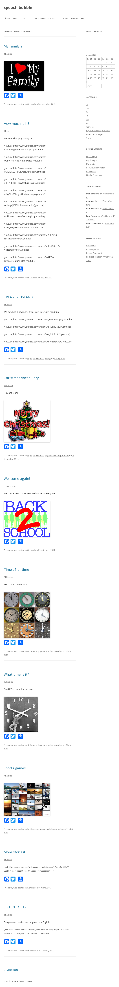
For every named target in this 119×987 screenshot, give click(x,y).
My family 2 (13, 46)
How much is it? (16, 123)
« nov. (89, 85)
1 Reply (7, 131)
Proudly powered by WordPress (18, 981)
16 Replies (8, 385)
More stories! (14, 852)
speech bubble (18, 7)
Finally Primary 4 (93, 175)
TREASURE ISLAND (18, 297)
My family (90, 164)
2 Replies (8, 859)
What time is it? (16, 674)
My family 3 (91, 156)
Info (25, 18)
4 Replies (8, 53)
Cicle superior (92, 249)
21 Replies (8, 577)
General (31, 104)
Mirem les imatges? (95, 134)
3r (87, 112)
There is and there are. (45, 18)
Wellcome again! (17, 478)
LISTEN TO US (15, 907)
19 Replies (8, 681)
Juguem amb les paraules (57, 455)
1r (87, 104)
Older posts (11, 969)
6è (34, 358)
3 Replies (8, 304)
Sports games (15, 768)
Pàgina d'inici (10, 18)
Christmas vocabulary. (22, 377)
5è (31, 358)
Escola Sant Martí (94, 253)
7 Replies (8, 775)
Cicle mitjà (91, 245)
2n (87, 108)
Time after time (16, 569)
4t (28, 277)
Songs (48, 358)
